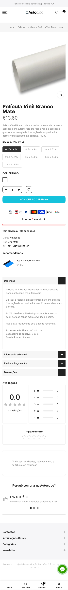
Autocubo (15, 237)
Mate (32, 27)
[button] (47, 391)
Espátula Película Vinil (28, 260)
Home (9, 27)
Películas (22, 27)
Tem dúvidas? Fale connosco (18, 230)
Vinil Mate (13, 241)
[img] (15, 405)
